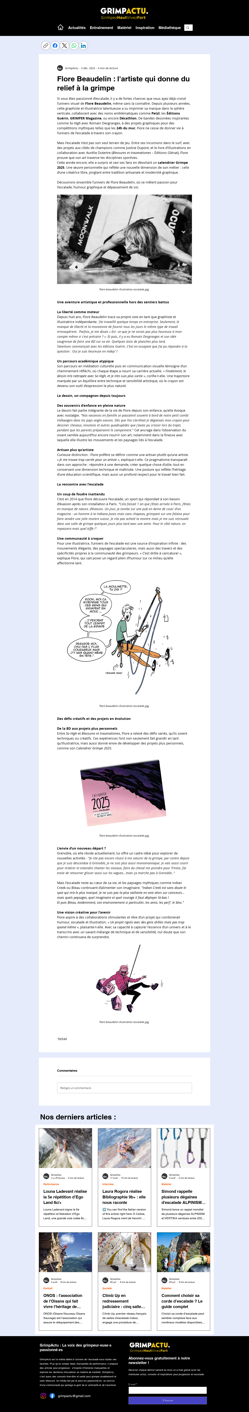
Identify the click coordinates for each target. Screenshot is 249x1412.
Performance (51, 1184)
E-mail (132, 1384)
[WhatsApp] (74, 45)
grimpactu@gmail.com (74, 1396)
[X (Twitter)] (64, 45)
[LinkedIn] (83, 45)
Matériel (166, 1184)
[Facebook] (55, 45)
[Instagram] (43, 1395)
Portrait (62, 1038)
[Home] (60, 27)
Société (107, 1288)
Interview (108, 1184)
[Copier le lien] (46, 45)
